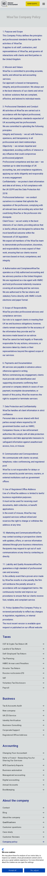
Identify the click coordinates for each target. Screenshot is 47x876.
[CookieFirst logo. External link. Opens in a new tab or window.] (3, 849)
